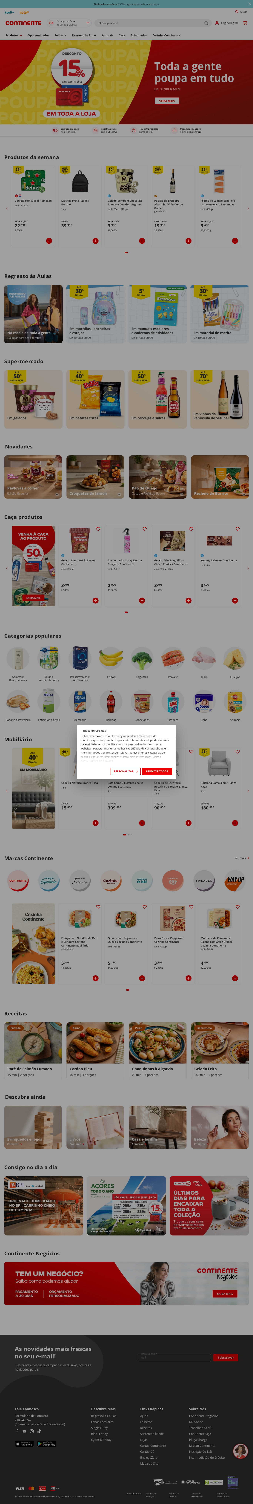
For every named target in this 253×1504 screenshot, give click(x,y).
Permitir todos (157, 771)
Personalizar (124, 771)
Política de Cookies (101, 761)
